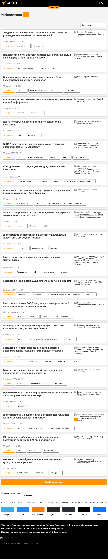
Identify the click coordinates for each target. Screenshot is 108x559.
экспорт (43, 68)
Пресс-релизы (61, 525)
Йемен (19, 226)
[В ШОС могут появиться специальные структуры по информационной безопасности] (89, 145)
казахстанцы (69, 91)
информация (11, 14)
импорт (56, 68)
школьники (21, 46)
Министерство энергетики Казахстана (44, 339)
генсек (52, 157)
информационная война (60, 428)
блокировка (32, 451)
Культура (53, 473)
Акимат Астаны (37, 248)
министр (61, 361)
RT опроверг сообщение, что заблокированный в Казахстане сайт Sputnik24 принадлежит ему (32, 438)
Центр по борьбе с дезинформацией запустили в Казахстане (32, 123)
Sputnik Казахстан (24, 181)
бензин (68, 339)
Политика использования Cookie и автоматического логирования (32, 528)
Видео (19, 428)
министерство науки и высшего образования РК (72, 181)
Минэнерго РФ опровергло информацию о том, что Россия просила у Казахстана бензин (33, 327)
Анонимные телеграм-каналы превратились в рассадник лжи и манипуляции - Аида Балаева (36, 191)
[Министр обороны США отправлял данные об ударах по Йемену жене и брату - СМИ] (89, 215)
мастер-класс (49, 272)
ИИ (35, 272)
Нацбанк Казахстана (25, 68)
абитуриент (42, 181)
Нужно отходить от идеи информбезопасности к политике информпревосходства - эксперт (37, 394)
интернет (64, 272)
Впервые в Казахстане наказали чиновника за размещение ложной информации (37, 101)
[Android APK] (6, 538)
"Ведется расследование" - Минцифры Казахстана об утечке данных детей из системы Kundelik (35, 34)
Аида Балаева (22, 204)
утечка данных (38, 46)
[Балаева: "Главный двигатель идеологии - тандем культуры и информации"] (89, 461)
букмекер (20, 384)
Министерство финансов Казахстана (43, 91)
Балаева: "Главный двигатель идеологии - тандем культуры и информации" (32, 461)
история (53, 248)
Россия (31, 317)
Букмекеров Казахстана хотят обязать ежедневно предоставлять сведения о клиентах (32, 371)
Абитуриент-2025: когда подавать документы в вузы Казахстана (34, 168)
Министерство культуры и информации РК (65, 204)
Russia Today (48, 451)
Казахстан (32, 135)
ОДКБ (64, 157)
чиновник (20, 113)
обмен (74, 361)
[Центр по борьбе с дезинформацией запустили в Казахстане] (89, 122)
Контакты (40, 525)
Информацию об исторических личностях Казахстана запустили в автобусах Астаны (34, 236)
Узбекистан (36, 294)
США (46, 226)
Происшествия (8, 502)
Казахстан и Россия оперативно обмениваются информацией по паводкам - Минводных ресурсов (33, 349)
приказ (19, 91)
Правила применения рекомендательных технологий (26, 532)
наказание (35, 113)
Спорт (51, 502)
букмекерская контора (39, 384)
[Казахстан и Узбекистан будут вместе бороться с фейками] (89, 282)
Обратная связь (59, 532)
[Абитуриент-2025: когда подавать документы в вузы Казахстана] (89, 169)
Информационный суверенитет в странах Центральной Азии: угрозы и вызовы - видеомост (36, 416)
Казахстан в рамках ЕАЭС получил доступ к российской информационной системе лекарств (36, 304)
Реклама (50, 525)
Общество (30, 502)
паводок (48, 361)
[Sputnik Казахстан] (12, 5)
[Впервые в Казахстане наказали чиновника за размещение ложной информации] (89, 100)
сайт (19, 451)
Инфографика (62, 502)
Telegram (38, 204)
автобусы (20, 248)
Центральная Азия (36, 428)
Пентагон (33, 226)
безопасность (79, 157)
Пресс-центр (22, 272)
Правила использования (23, 525)
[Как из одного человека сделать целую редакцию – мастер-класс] (89, 260)
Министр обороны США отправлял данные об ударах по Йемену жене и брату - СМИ (36, 214)
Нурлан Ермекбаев (35, 157)
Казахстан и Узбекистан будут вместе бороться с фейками (37, 281)
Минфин (58, 384)
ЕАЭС (19, 317)
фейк (19, 135)
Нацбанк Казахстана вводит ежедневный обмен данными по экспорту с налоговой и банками (37, 56)
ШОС (19, 157)
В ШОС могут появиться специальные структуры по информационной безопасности (34, 145)
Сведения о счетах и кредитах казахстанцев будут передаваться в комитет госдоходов (32, 78)
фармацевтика (62, 317)
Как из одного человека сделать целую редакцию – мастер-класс (33, 258)
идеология (39, 473)
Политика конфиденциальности (84, 525)
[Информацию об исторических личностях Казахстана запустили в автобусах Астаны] (89, 235)
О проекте (6, 525)
